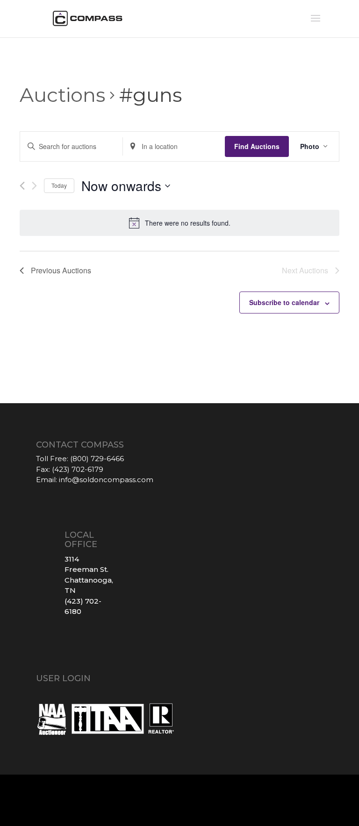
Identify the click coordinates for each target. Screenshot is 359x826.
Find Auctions (257, 146)
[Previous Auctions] (22, 185)
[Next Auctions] (34, 185)
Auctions (62, 95)
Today (59, 185)
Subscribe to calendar (284, 302)
